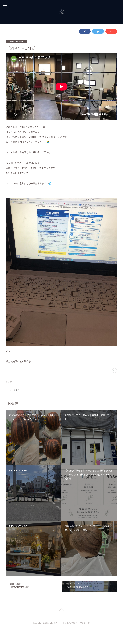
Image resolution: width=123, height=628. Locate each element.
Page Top (61, 610)
